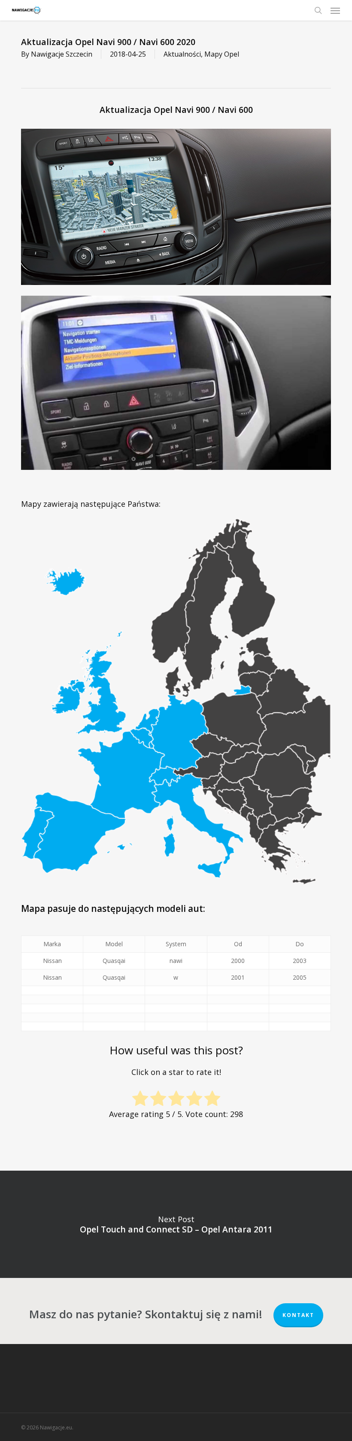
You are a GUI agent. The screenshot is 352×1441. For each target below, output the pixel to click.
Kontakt (298, 1315)
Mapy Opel (221, 54)
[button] (335, 10)
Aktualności (182, 54)
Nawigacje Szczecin (61, 54)
